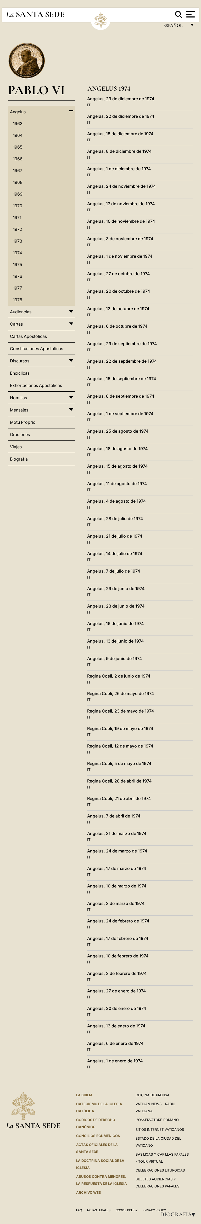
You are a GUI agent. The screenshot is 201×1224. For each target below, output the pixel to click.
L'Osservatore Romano (157, 1120)
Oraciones (20, 434)
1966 (18, 158)
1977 (17, 288)
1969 (18, 194)
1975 (17, 264)
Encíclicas (20, 373)
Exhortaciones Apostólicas (36, 385)
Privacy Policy (154, 1210)
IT (89, 105)
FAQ (79, 1210)
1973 (17, 241)
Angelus (18, 111)
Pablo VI (36, 90)
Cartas (16, 324)
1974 (17, 252)
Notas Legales (98, 1210)
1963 (18, 123)
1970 (17, 205)
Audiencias (20, 311)
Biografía (180, 1214)
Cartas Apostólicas (28, 336)
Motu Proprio (23, 422)
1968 (18, 182)
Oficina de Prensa (152, 1095)
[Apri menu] (190, 14)
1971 (17, 217)
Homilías (18, 397)
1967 (17, 170)
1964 (18, 135)
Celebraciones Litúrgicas (160, 1170)
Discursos (19, 360)
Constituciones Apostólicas (36, 348)
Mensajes (19, 410)
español (175, 27)
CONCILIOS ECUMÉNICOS (98, 1136)
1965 (17, 147)
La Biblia (84, 1095)
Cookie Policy (126, 1210)
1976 (17, 276)
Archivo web (88, 1192)
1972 (17, 229)
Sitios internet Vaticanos (160, 1129)
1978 (17, 299)
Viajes (16, 446)
